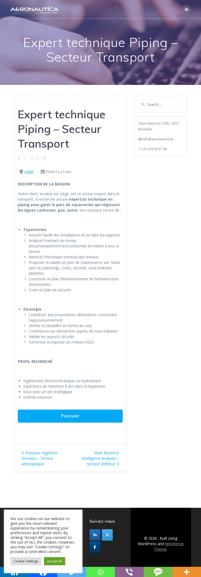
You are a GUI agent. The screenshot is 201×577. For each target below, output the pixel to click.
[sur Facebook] (95, 547)
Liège (29, 171)
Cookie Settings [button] (26, 561)
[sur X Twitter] (107, 535)
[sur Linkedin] (95, 535)
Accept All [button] (54, 561)
